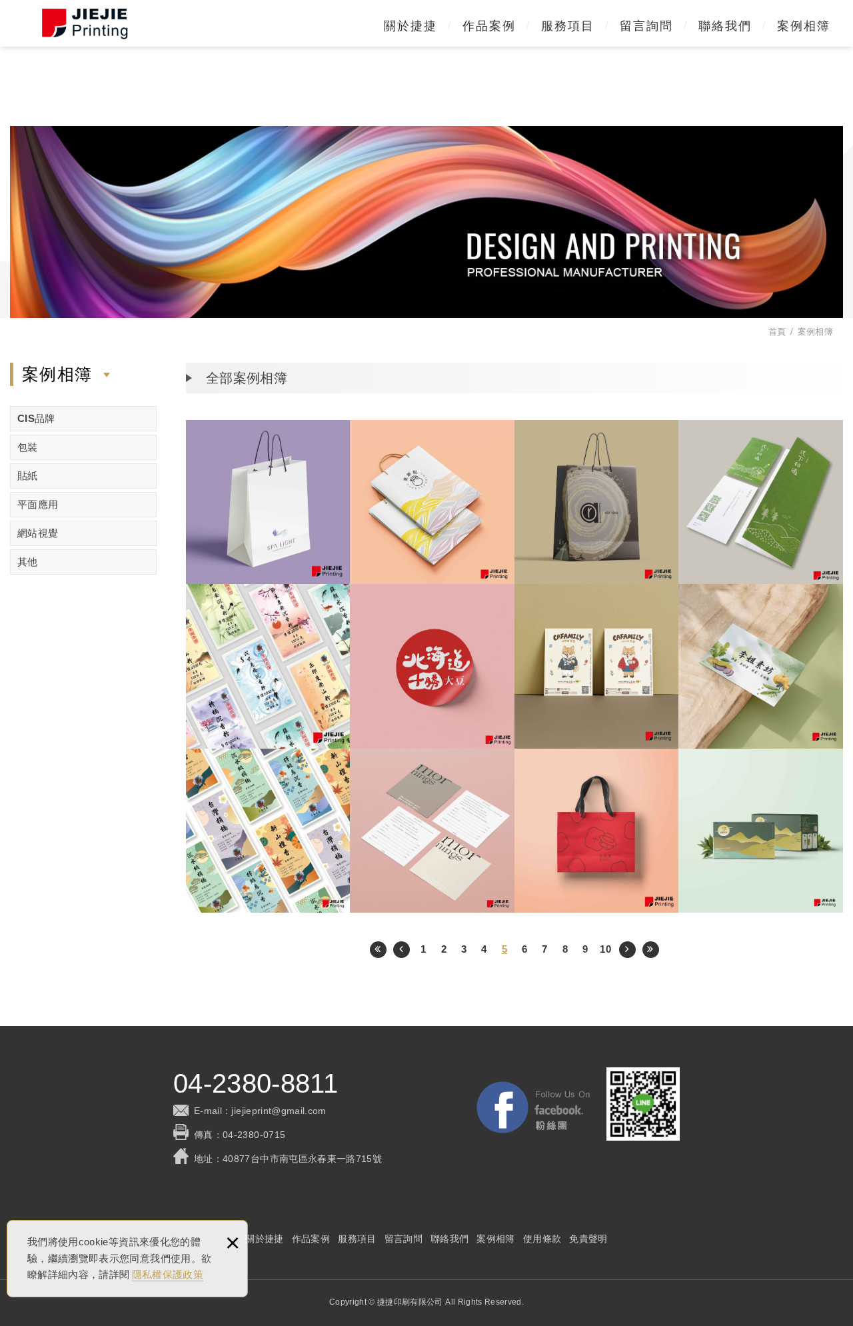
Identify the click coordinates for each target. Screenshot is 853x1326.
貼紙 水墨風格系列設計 (268, 666)
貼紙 (27, 475)
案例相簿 (803, 26)
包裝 (27, 447)
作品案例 (489, 26)
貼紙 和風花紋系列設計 (268, 831)
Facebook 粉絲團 (533, 1107)
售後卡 (432, 831)
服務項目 (567, 26)
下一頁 (627, 949)
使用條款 (542, 1238)
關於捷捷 (410, 26)
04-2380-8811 (255, 1083)
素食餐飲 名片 (760, 666)
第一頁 (378, 949)
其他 (27, 561)
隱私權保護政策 (167, 1274)
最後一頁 (650, 949)
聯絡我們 (725, 26)
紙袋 (268, 502)
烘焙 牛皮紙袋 (596, 831)
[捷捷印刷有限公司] (85, 23)
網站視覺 (37, 533)
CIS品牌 (36, 418)
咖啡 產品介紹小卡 (596, 666)
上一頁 (401, 949)
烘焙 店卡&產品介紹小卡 (760, 502)
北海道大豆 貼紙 (432, 666)
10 (605, 949)
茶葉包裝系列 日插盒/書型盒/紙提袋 (760, 831)
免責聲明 (588, 1238)
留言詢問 (646, 26)
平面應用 (37, 504)
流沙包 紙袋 (432, 502)
